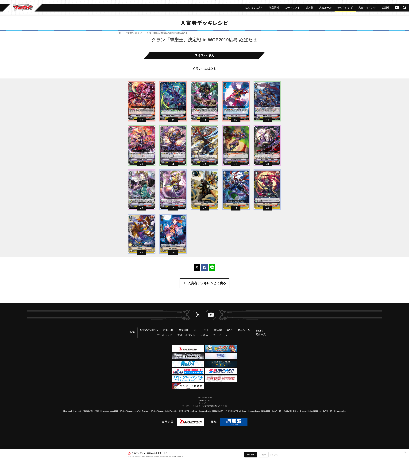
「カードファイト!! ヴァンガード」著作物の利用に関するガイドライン (204, 406)
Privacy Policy (177, 456)
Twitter (198, 315)
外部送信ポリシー (204, 400)
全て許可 (251, 454)
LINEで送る (212, 267)
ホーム (119, 33)
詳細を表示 (274, 455)
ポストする (197, 267)
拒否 (264, 454)
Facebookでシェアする (204, 267)
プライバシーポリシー (204, 397)
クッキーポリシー (204, 403)
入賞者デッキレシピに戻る (207, 283)
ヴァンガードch (397, 7)
